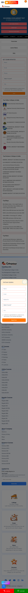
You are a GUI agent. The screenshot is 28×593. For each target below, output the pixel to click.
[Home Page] (6, 6)
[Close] (24, 282)
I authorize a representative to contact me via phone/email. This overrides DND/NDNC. (14, 315)
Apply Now (14, 320)
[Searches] (25, 1)
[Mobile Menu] (3, 2)
